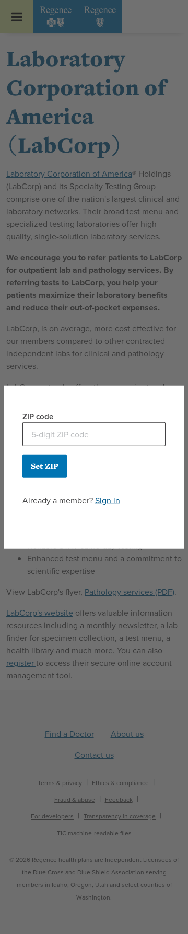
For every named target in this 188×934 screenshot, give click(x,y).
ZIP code (37, 416)
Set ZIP (44, 465)
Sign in (107, 500)
